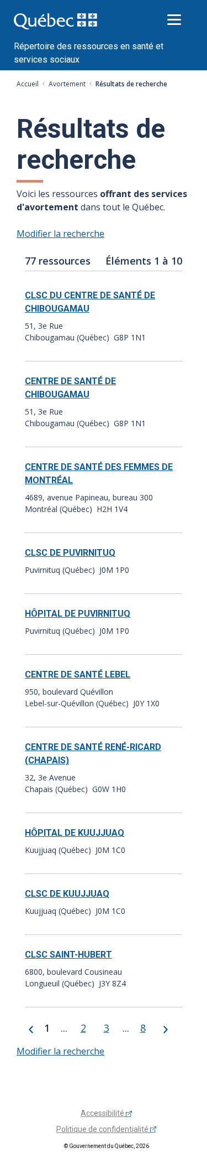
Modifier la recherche (60, 234)
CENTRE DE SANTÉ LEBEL (77, 674)
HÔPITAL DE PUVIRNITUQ (77, 613)
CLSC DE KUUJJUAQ (67, 893)
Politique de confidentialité (103, 1129)
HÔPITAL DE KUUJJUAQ (74, 833)
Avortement (67, 84)
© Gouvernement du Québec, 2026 (106, 1146)
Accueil (28, 84)
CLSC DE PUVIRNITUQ (70, 552)
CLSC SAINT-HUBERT (68, 954)
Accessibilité (103, 1113)
